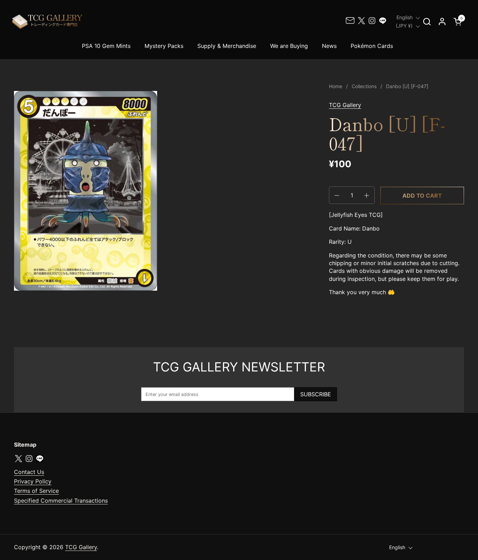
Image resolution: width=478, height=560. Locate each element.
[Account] (442, 21)
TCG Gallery (345, 104)
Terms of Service (36, 490)
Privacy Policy (32, 481)
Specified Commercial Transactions (61, 500)
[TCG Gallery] (48, 21)
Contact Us (29, 471)
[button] (426, 21)
